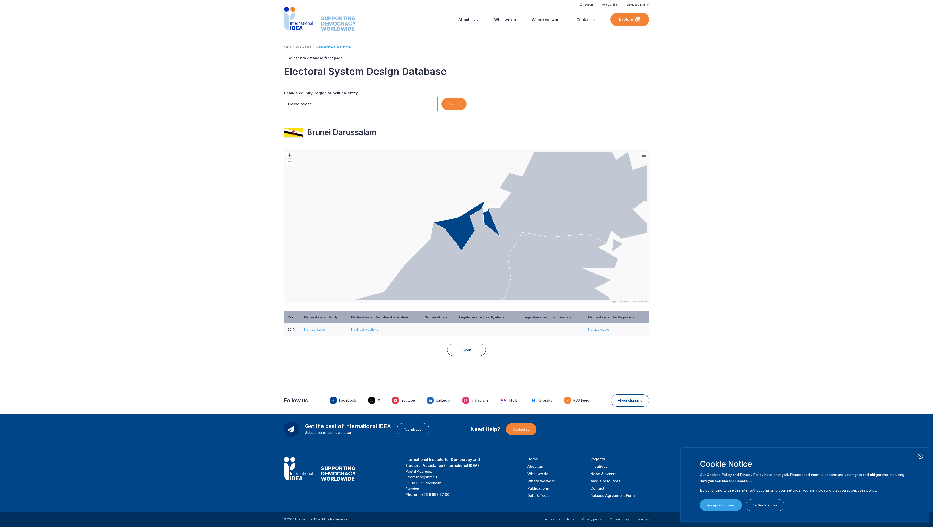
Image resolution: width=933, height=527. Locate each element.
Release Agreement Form (612, 495)
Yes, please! (413, 429)
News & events (603, 473)
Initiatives (598, 466)
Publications (538, 488)
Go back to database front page (315, 58)
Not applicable (314, 329)
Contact (583, 19)
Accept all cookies (721, 505)
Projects (597, 459)
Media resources (605, 481)
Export (466, 350)
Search (454, 104)
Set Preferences (765, 505)
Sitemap (643, 519)
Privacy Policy (751, 474)
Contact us (521, 429)
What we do (505, 19)
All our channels (630, 400)
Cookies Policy (719, 474)
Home (287, 46)
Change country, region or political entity (321, 93)
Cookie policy (620, 519)
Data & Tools (303, 46)
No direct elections (364, 329)
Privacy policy (592, 519)
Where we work (546, 19)
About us (466, 19)
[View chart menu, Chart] (643, 155)
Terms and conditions (558, 519)
